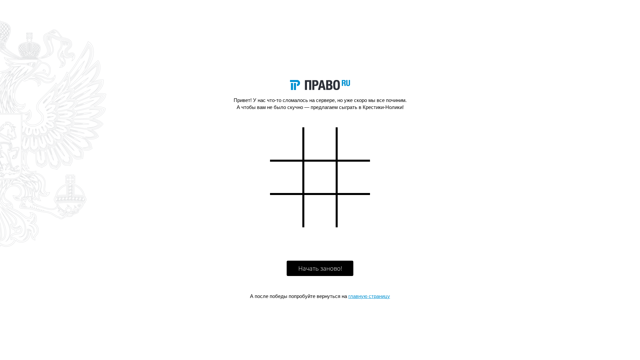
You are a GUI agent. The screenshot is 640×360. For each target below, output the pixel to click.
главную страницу (369, 296)
